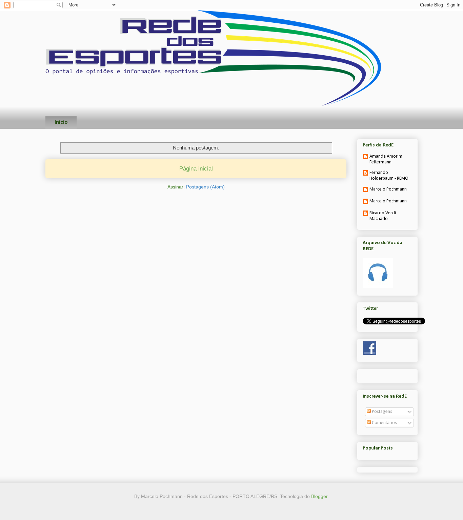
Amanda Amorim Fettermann (385, 159)
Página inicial (196, 168)
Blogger (319, 496)
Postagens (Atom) (205, 186)
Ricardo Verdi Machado (382, 216)
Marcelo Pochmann (388, 189)
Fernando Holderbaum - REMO (388, 175)
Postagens (381, 411)
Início (61, 122)
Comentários (384, 422)
